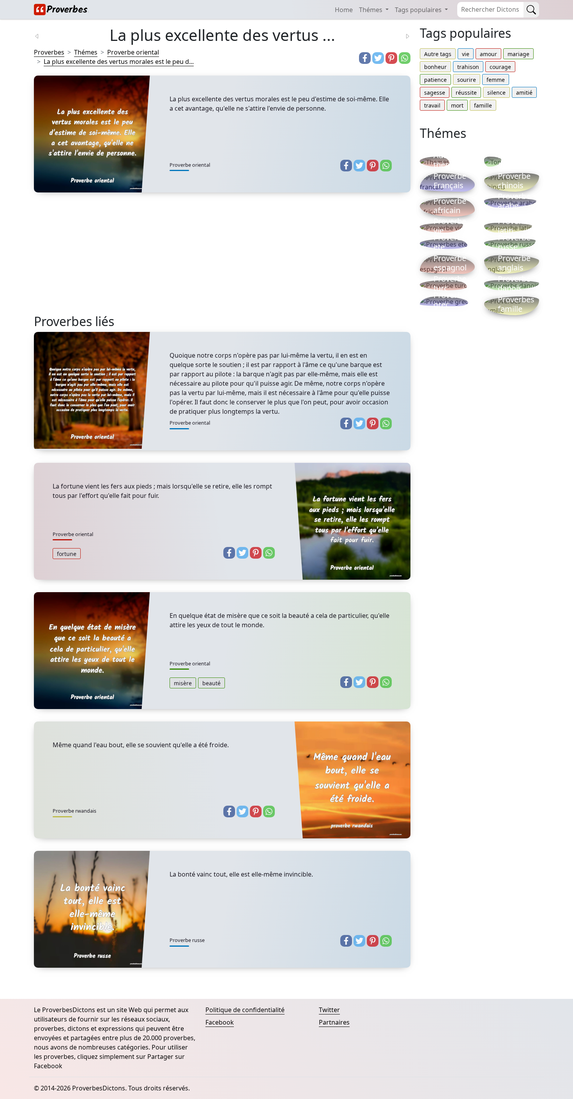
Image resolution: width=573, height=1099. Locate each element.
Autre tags (437, 54)
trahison (468, 67)
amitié (524, 92)
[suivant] (402, 35)
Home (344, 9)
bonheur (435, 67)
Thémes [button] (371, 9)
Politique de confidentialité (245, 1010)
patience (435, 79)
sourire (466, 79)
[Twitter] (378, 58)
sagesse (434, 92)
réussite (466, 92)
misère (183, 683)
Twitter (329, 1010)
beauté (211, 683)
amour (488, 54)
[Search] (531, 10)
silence (496, 92)
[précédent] (42, 35)
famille (483, 105)
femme (495, 79)
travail (432, 105)
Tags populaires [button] (419, 9)
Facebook (219, 1022)
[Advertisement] (222, 259)
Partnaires (334, 1022)
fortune (66, 553)
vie (465, 54)
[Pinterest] (391, 58)
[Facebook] (365, 58)
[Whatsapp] (404, 58)
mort (457, 105)
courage (500, 67)
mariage (518, 54)
